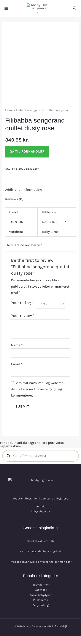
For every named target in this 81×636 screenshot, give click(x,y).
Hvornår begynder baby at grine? (40, 551)
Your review (22, 315)
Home (9, 110)
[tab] (40, 189)
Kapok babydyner (41, 595)
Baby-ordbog (40, 605)
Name (16, 345)
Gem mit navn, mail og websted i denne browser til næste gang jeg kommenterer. (38, 389)
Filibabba (49, 212)
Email (16, 364)
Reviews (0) (14, 199)
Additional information (23, 190)
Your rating (22, 302)
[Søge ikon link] (75, 8)
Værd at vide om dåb (40, 541)
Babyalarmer (40, 584)
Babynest (41, 589)
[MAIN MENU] (6, 8)
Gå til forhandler (27, 151)
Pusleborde (40, 599)
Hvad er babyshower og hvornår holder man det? (40, 561)
